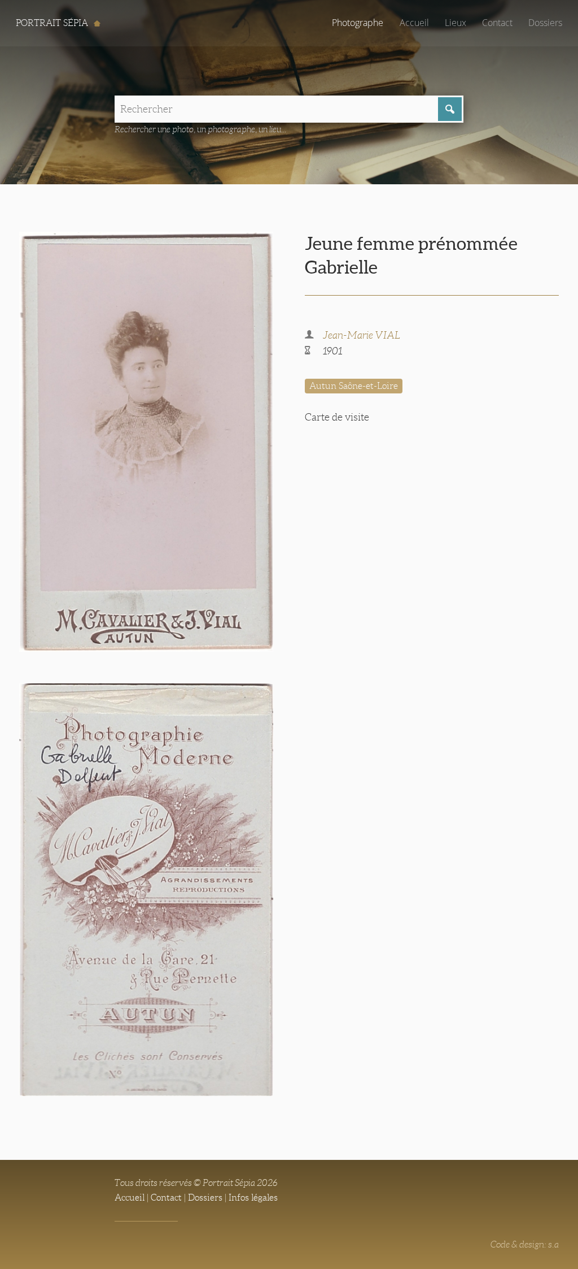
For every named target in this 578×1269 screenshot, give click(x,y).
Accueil (414, 22)
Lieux (455, 22)
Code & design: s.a (525, 1244)
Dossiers (545, 22)
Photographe (357, 22)
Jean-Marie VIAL (361, 335)
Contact (497, 22)
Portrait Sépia (53, 23)
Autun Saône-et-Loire (353, 386)
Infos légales (253, 1197)
